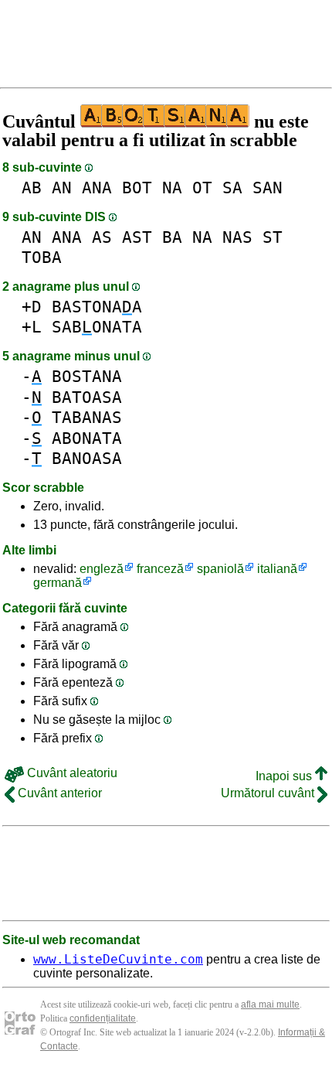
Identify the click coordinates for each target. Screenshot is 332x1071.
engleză (102, 568)
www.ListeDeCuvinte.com (118, 959)
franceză (160, 568)
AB (32, 187)
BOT (137, 187)
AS (102, 237)
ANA (97, 187)
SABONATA (97, 326)
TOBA (42, 257)
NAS (237, 237)
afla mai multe (270, 1004)
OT (202, 187)
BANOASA (87, 458)
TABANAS (87, 417)
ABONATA (87, 438)
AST (137, 237)
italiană (277, 568)
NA (172, 187)
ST (273, 237)
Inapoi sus (285, 776)
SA (232, 187)
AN (62, 187)
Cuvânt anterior (58, 793)
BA (172, 237)
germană (57, 582)
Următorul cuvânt (269, 793)
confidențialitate (102, 1018)
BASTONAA (97, 306)
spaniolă (220, 568)
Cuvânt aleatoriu (70, 772)
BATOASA (87, 397)
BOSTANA (87, 376)
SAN (267, 187)
